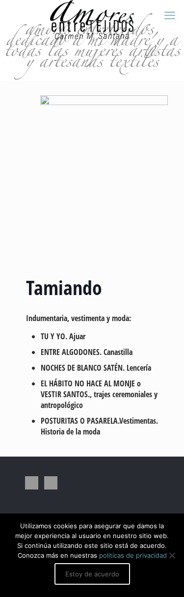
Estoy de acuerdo (92, 574)
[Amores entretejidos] (92, 12)
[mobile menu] (170, 14)
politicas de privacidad (133, 555)
